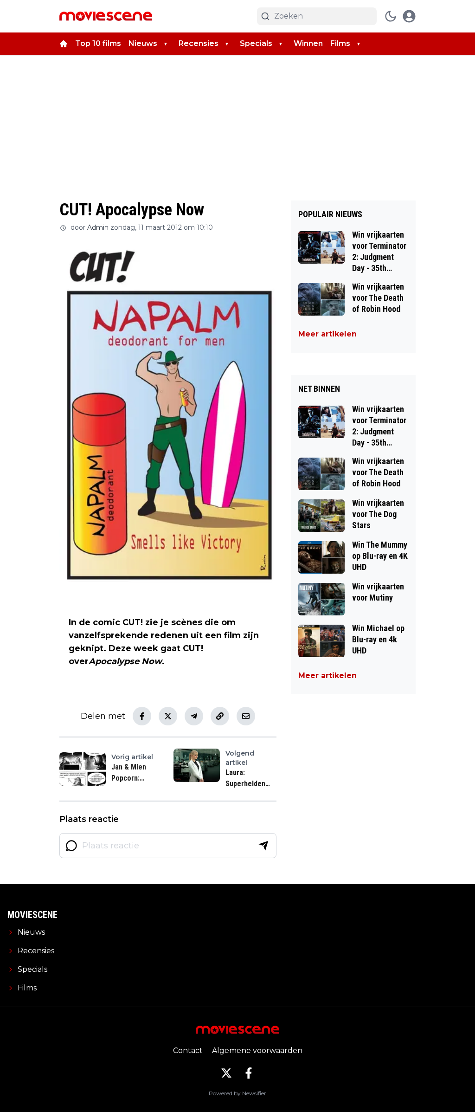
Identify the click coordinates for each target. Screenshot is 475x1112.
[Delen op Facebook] (142, 716)
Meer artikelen (327, 334)
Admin (98, 227)
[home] (63, 43)
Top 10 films (98, 43)
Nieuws (142, 43)
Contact (188, 1050)
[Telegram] (194, 716)
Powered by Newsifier (237, 1093)
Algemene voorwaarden (257, 1050)
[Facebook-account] (248, 1073)
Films (340, 43)
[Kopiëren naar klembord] (220, 716)
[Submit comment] (263, 845)
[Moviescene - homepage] (105, 16)
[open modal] (409, 16)
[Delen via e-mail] (246, 716)
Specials (256, 43)
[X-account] (226, 1073)
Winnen (308, 43)
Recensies (198, 43)
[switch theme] (390, 16)
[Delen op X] (168, 716)
